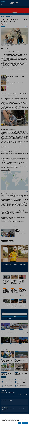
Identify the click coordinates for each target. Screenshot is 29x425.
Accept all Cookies (25, 422)
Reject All (19, 422)
